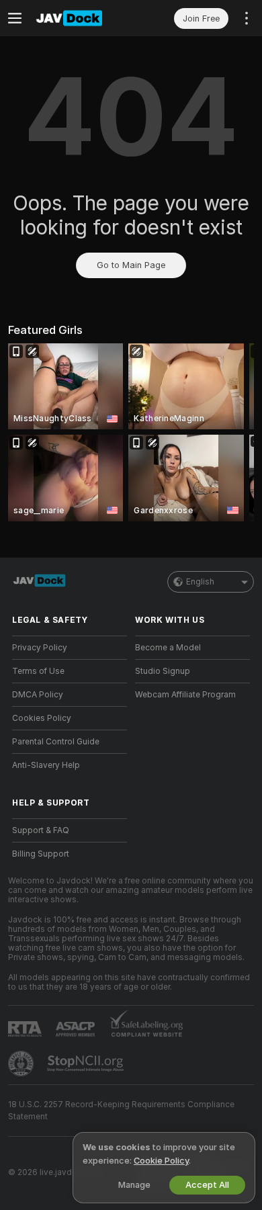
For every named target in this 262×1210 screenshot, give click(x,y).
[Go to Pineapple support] (22, 1063)
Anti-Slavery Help (46, 765)
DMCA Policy (37, 694)
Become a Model (168, 647)
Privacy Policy (39, 647)
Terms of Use (38, 671)
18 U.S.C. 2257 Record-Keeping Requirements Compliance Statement (121, 1110)
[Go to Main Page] (80, 18)
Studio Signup (162, 671)
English (200, 582)
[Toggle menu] (15, 18)
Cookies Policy (41, 718)
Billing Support (40, 854)
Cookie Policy (161, 1161)
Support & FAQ (40, 830)
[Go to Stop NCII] (86, 1063)
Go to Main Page (131, 265)
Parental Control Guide (55, 741)
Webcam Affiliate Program (185, 694)
